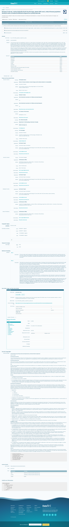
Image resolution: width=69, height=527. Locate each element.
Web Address (16, 109)
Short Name (7, 37)
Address (16, 86)
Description (17, 254)
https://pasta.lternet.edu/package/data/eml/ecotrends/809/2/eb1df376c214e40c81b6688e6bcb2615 (33, 303)
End (17, 247)
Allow (8, 470)
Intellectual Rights (6, 353)
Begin (17, 244)
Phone (17, 90)
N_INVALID (9, 334)
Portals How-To (29, 511)
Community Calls (22, 514)
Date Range (7, 244)
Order (8, 468)
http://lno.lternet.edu (23, 219)
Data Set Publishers (6, 211)
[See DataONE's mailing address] (55, 515)
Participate (21, 507)
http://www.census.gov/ (23, 117)
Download (17, 294)
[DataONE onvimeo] (47, 515)
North (17, 228)
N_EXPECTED (10, 328)
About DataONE (37, 507)
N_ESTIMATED (10, 332)
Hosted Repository (13, 512)
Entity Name (12, 292)
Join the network (22, 510)
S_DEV (9, 326)
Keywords (7, 55)
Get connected (46, 524)
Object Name (12, 300)
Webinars (28, 510)
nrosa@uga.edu (22, 128)
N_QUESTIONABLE (11, 331)
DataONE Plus (13, 509)
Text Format (12, 306)
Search (4, 7)
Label (29, 323)
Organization (16, 82)
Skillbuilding (29, 507)
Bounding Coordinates (5, 228)
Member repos (21, 508)
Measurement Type (26, 330)
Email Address (15, 92)
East (17, 233)
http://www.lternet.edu (23, 172)
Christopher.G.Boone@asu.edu (24, 92)
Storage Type (27, 328)
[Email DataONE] (50, 515)
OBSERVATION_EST (11, 325)
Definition (28, 325)
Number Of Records (11, 317)
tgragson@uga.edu (22, 140)
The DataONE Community (21, 512)
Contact (36, 510)
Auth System (7, 466)
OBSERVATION (10, 324)
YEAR (9, 323)
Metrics (36, 508)
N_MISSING (9, 330)
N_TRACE (9, 333)
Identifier (7, 40)
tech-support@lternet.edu (24, 170)
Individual (16, 95)
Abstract (8, 42)
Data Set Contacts (6, 157)
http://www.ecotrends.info (24, 153)
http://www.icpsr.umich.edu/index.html (26, 109)
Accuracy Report (27, 339)
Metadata (7, 7)
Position (16, 84)
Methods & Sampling (26, 346)
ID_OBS (9, 322)
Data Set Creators (6, 79)
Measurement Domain (26, 332)
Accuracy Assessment (26, 341)
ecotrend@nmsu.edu (23, 151)
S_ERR (9, 327)
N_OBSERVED (10, 329)
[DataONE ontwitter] (44, 515)
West (17, 235)
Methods (7, 252)
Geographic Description (7, 226)
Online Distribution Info (11, 303)
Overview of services (13, 508)
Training (28, 508)
